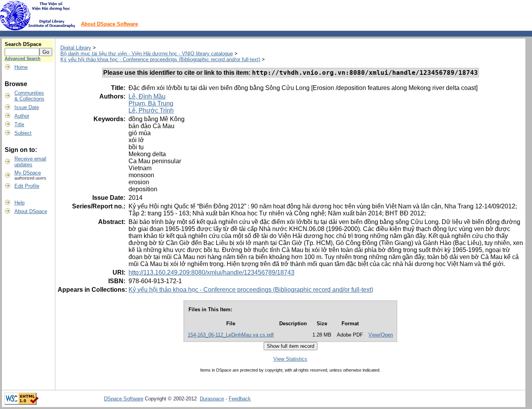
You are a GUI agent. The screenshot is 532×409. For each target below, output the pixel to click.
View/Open (380, 335)
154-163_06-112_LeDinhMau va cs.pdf (231, 335)
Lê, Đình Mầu (147, 96)
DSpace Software (123, 399)
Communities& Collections (29, 96)
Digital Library (75, 48)
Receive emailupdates (30, 161)
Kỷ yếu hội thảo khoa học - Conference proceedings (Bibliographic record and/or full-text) (160, 59)
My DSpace (27, 173)
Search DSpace (23, 44)
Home (21, 67)
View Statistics (290, 359)
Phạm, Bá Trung (151, 103)
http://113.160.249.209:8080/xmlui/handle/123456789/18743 (211, 272)
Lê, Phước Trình (151, 110)
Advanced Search (23, 58)
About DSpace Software (109, 24)
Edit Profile (26, 186)
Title (19, 124)
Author (21, 116)
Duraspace (212, 399)
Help (19, 203)
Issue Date (26, 107)
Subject (23, 133)
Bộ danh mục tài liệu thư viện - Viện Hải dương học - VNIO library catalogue (146, 53)
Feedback (240, 399)
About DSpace (30, 211)
